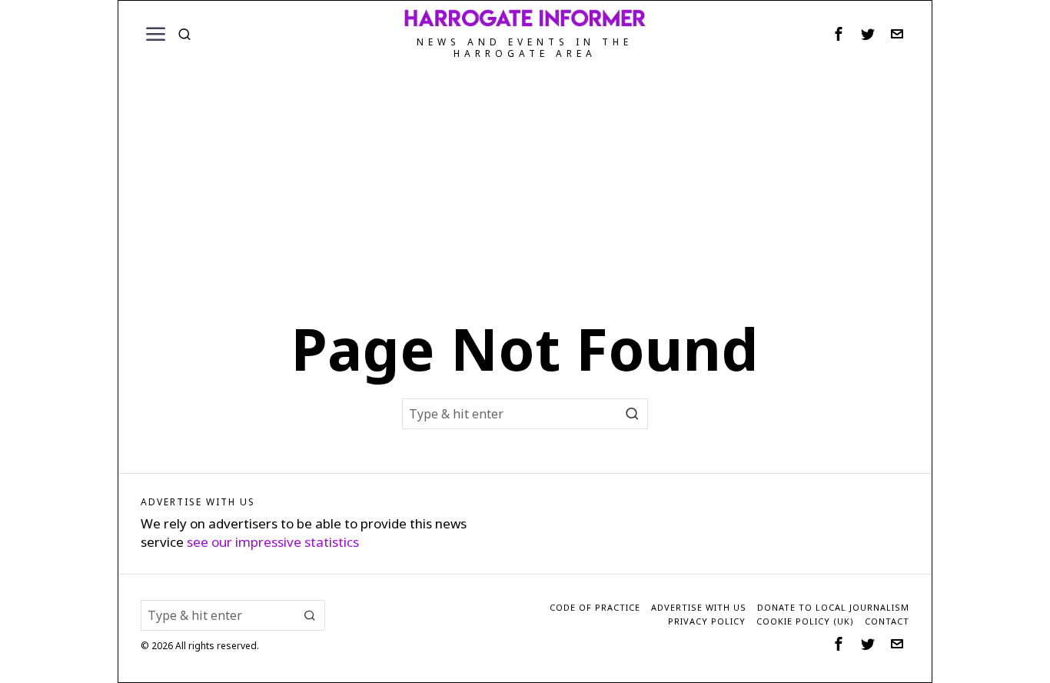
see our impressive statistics (273, 542)
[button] (632, 413)
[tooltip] (838, 34)
